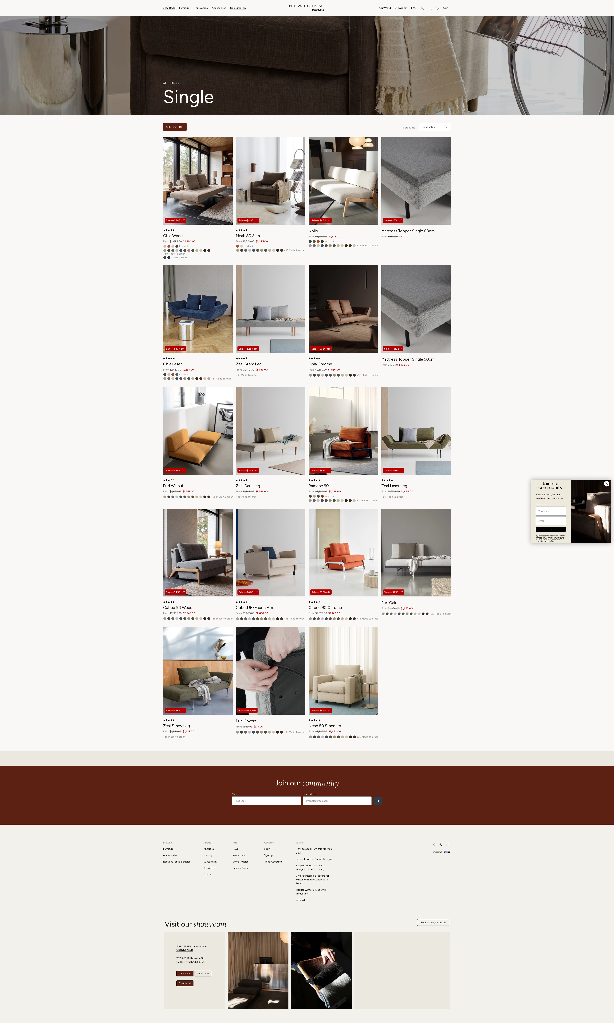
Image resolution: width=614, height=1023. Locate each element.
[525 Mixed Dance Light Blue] (177, 374)
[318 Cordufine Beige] (189, 250)
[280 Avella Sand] (165, 250)
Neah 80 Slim (248, 235)
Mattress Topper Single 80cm (408, 230)
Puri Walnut (173, 485)
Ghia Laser (172, 364)
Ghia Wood (173, 235)
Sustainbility (210, 861)
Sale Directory (238, 7)
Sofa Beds (169, 7)
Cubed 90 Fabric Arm (255, 607)
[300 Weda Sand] (177, 250)
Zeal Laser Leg (394, 485)
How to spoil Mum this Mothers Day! (314, 850)
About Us (209, 848)
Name (235, 794)
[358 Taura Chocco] (205, 250)
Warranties (239, 855)
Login (267, 848)
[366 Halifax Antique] (209, 378)
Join (377, 801)
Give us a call (184, 983)
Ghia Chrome (320, 364)
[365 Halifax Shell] (354, 245)
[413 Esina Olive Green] (165, 257)
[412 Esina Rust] (169, 246)
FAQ (235, 848)
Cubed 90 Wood (178, 607)
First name (541, 504)
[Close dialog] (607, 484)
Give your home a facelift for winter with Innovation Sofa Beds (312, 879)
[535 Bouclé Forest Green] (177, 246)
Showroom (210, 868)
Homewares (201, 7)
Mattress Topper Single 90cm (407, 359)
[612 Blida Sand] (241, 246)
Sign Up (268, 855)
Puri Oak (388, 602)
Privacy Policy (240, 868)
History (208, 855)
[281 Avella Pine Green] (169, 250)
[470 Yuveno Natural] (173, 246)
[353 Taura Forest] (193, 250)
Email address (310, 794)
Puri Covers (246, 721)
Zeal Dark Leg (248, 485)
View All (300, 900)
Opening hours (184, 949)
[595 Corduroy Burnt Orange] (322, 496)
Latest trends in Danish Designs (314, 859)
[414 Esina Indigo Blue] (169, 257)
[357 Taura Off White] (201, 250)
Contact (208, 874)
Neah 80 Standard (325, 725)
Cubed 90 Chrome (325, 607)
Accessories (219, 7)
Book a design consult (433, 922)
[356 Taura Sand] (197, 250)
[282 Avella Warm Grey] (173, 250)
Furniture (184, 7)
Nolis (313, 230)
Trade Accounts (273, 861)
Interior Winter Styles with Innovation (311, 891)
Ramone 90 (319, 485)
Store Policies (240, 861)
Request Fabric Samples (176, 861)
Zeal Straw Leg (176, 725)
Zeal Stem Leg (249, 364)
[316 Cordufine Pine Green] (185, 250)
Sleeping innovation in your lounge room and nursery (311, 867)
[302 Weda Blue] (181, 250)
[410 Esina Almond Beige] (165, 246)
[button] (169, 8)
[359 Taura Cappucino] (209, 250)
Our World (385, 7)
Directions (185, 973)
